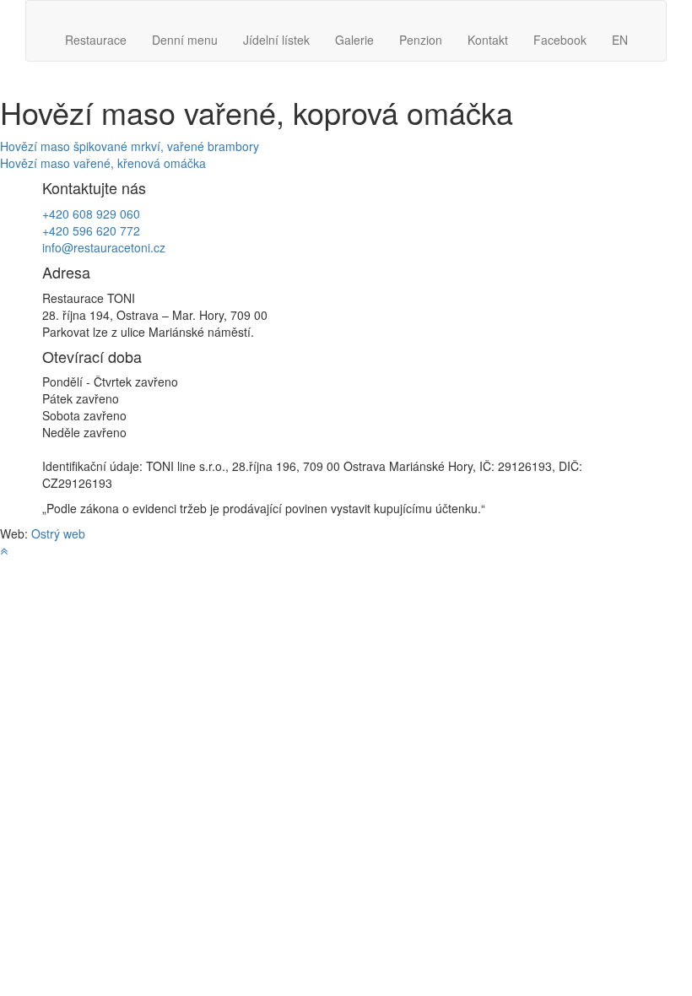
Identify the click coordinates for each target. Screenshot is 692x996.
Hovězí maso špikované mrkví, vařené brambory (129, 146)
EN (620, 39)
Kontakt (488, 39)
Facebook (560, 39)
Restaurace (96, 39)
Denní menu (185, 39)
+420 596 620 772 (91, 230)
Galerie (354, 39)
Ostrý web (58, 533)
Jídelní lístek (276, 39)
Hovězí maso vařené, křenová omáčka (103, 162)
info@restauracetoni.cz (103, 247)
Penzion (420, 39)
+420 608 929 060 (91, 213)
